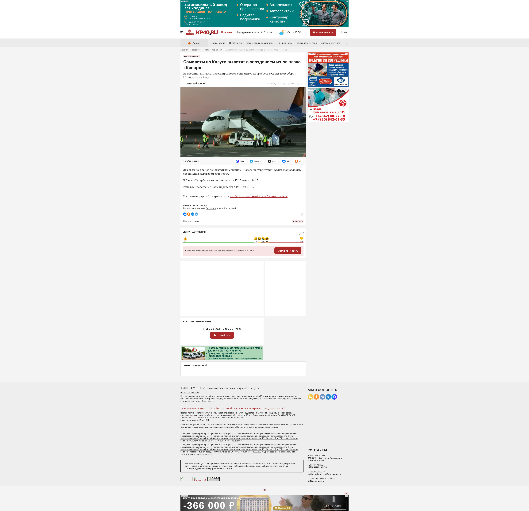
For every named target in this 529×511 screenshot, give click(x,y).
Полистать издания (189, 392)
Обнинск (189, 34)
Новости (226, 32)
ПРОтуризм (235, 43)
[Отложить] (298, 83)
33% (301, 241)
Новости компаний (195, 365)
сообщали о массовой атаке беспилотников (259, 196)
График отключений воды (259, 43)
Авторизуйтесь (222, 335)
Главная (184, 50)
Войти (346, 32)
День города (218, 43)
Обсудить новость (288, 250)
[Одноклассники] (188, 214)
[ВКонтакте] (185, 214)
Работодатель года (306, 43)
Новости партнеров (252, 463)
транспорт (298, 221)
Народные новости (248, 32)
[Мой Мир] (192, 214)
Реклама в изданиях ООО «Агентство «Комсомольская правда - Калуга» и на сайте (234, 408)
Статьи (268, 32)
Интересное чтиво (330, 43)
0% (256, 241)
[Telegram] (196, 214)
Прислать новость (323, 32)
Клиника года (284, 43)
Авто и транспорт (213, 50)
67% (185, 241)
